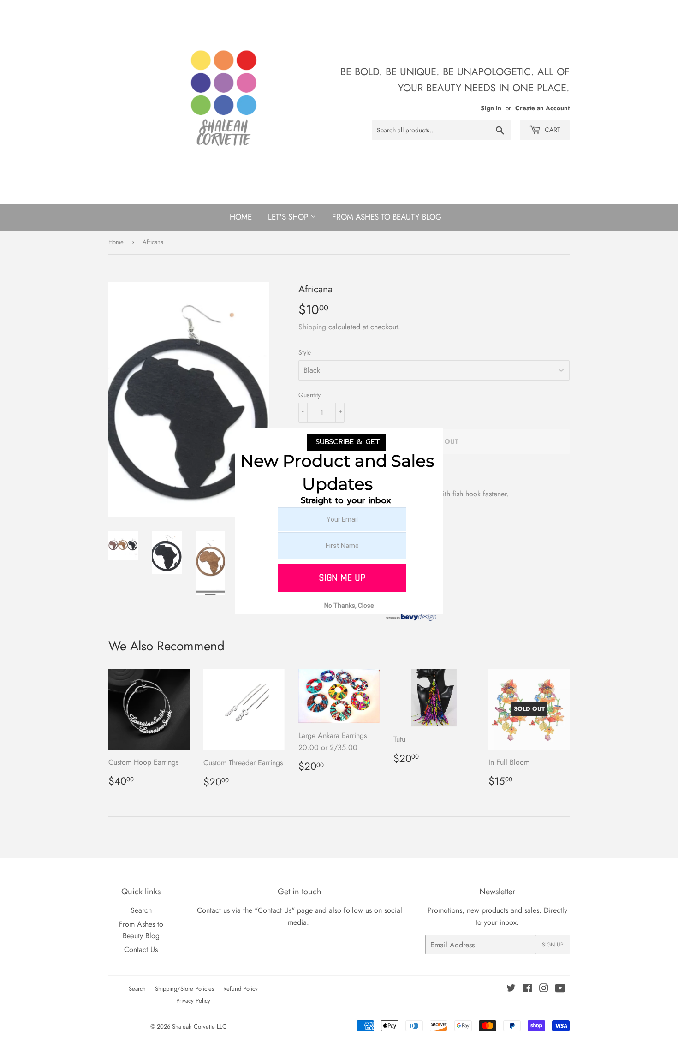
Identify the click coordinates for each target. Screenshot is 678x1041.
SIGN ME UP (342, 577)
